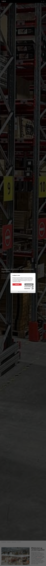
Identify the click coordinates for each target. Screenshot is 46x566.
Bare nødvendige (29, 284)
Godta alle (17, 284)
